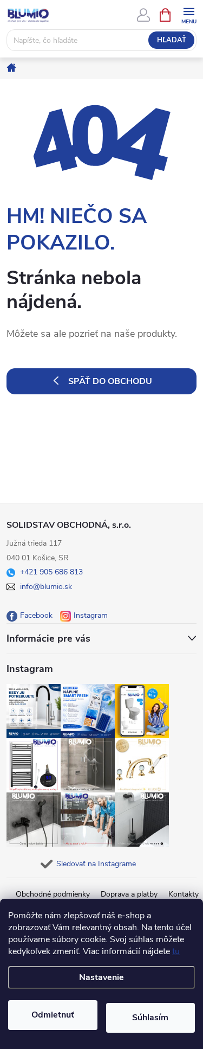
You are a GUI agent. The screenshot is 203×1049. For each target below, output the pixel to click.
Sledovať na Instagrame (96, 864)
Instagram (91, 615)
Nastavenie (101, 977)
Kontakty (183, 894)
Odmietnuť (52, 1015)
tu (176, 951)
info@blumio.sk (46, 586)
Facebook (36, 615)
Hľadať (171, 40)
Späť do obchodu (110, 381)
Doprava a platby (129, 894)
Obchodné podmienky (53, 894)
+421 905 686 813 (51, 572)
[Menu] (188, 14)
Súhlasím (150, 1018)
